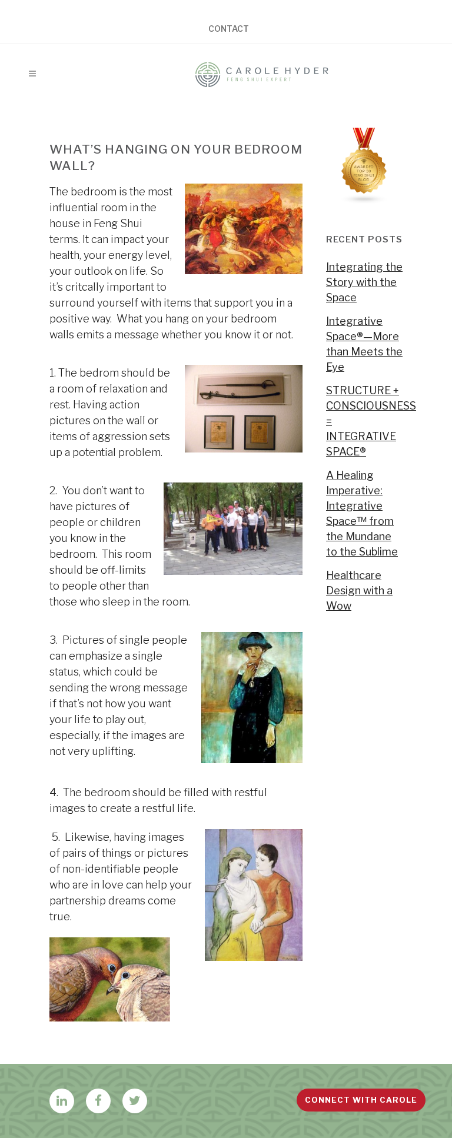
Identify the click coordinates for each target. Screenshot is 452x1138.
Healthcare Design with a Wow (359, 590)
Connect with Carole (361, 1099)
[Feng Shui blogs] (364, 200)
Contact (228, 29)
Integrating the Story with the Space (364, 282)
